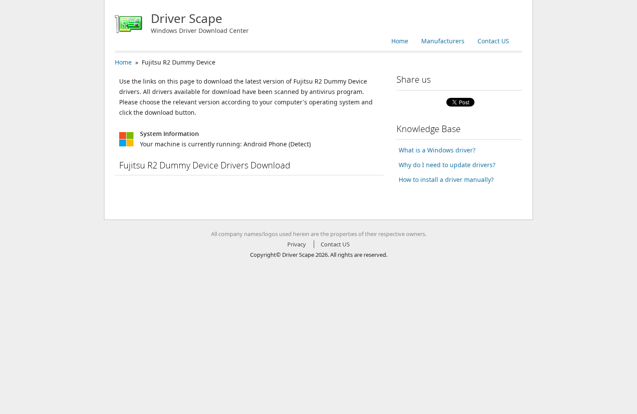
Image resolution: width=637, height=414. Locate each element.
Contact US (493, 41)
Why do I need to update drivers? (447, 165)
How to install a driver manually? (446, 179)
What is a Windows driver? (437, 150)
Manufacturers (443, 41)
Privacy (296, 244)
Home (399, 41)
